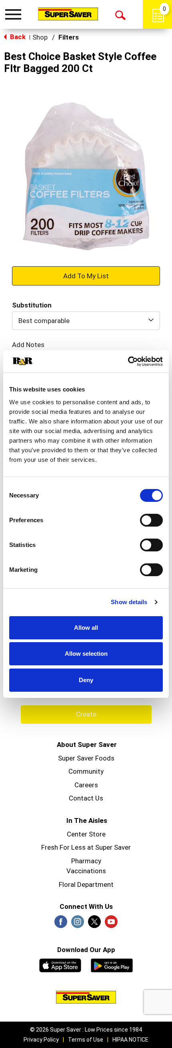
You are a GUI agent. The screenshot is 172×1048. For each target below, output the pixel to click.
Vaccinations (86, 871)
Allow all (86, 627)
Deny (86, 680)
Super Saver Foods (86, 758)
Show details (129, 602)
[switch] (151, 520)
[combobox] (86, 320)
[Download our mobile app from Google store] (112, 964)
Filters (68, 37)
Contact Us (86, 798)
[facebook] (60, 924)
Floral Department (86, 884)
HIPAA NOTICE (130, 1039)
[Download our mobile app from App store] (60, 964)
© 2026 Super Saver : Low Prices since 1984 (86, 1029)
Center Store (86, 834)
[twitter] (94, 924)
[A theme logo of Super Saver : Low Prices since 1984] (68, 14)
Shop (40, 37)
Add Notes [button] (28, 345)
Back (17, 37)
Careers (86, 785)
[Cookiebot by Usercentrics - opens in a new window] (128, 361)
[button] (86, 275)
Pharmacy (86, 861)
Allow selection (86, 653)
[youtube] (111, 924)
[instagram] (77, 924)
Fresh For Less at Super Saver (86, 847)
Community (86, 771)
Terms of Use (85, 1039)
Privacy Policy (41, 1039)
